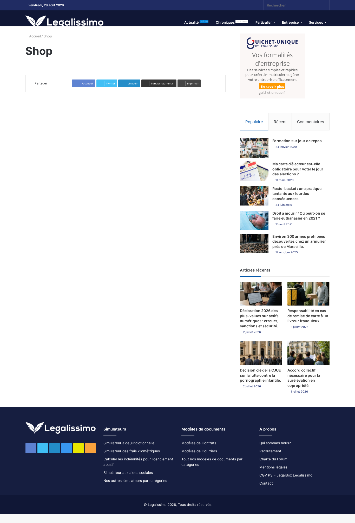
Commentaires (310, 121)
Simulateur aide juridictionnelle (128, 443)
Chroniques (231, 22)
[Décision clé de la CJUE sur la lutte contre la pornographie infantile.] (261, 353)
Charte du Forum (273, 459)
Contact (266, 483)
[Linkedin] (220, 5)
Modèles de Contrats (198, 443)
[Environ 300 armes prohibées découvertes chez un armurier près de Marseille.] (254, 243)
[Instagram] (228, 5)
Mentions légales (273, 467)
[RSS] (244, 5)
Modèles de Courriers (199, 451)
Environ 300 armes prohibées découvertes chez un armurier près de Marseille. (299, 241)
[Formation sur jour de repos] (254, 148)
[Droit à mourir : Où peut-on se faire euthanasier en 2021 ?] (254, 220)
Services (316, 22)
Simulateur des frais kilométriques (131, 451)
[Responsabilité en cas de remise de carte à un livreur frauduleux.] (308, 294)
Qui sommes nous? (275, 443)
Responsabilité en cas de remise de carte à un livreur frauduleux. (307, 315)
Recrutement (270, 451)
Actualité (196, 22)
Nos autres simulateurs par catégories (135, 481)
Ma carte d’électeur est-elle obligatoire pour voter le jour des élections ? (297, 169)
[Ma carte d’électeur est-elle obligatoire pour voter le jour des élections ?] (254, 171)
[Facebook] (205, 5)
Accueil (34, 36)
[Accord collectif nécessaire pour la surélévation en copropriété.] (308, 353)
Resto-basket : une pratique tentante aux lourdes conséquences (296, 193)
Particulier (263, 22)
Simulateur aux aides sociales (128, 473)
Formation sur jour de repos (297, 140)
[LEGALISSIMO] (64, 22)
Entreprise (290, 22)
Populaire (254, 121)
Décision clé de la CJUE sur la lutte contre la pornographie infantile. (260, 375)
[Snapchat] (236, 5)
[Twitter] (212, 5)
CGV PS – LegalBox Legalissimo (285, 475)
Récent (280, 121)
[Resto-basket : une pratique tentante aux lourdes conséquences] (254, 196)
